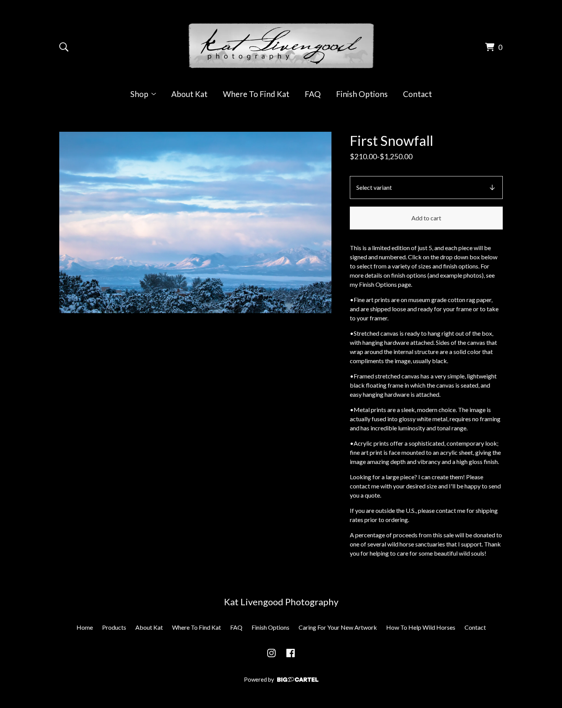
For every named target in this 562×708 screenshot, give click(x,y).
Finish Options (362, 94)
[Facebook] (290, 653)
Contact (417, 94)
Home (84, 627)
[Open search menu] (64, 47)
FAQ (313, 94)
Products (114, 627)
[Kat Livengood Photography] (281, 46)
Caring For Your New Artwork (338, 627)
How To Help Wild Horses (420, 627)
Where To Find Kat (256, 94)
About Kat (189, 94)
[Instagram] (271, 653)
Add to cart (426, 217)
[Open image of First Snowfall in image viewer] (195, 222)
